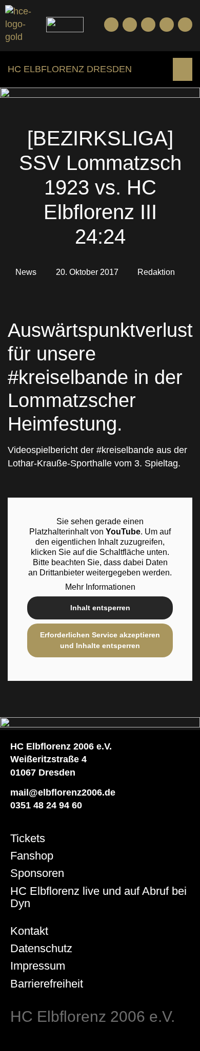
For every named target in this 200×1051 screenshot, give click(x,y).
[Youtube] (130, 24)
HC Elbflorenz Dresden (70, 69)
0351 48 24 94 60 (46, 805)
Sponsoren (37, 873)
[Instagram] (148, 24)
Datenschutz (41, 948)
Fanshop (31, 855)
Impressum (37, 965)
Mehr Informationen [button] (100, 587)
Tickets (27, 838)
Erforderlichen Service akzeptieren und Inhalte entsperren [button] (100, 640)
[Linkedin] (185, 24)
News (25, 272)
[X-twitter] (166, 24)
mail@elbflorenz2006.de (62, 792)
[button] (182, 69)
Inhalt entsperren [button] (100, 608)
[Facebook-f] (111, 24)
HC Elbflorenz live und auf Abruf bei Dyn (98, 897)
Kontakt (29, 931)
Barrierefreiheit (46, 983)
